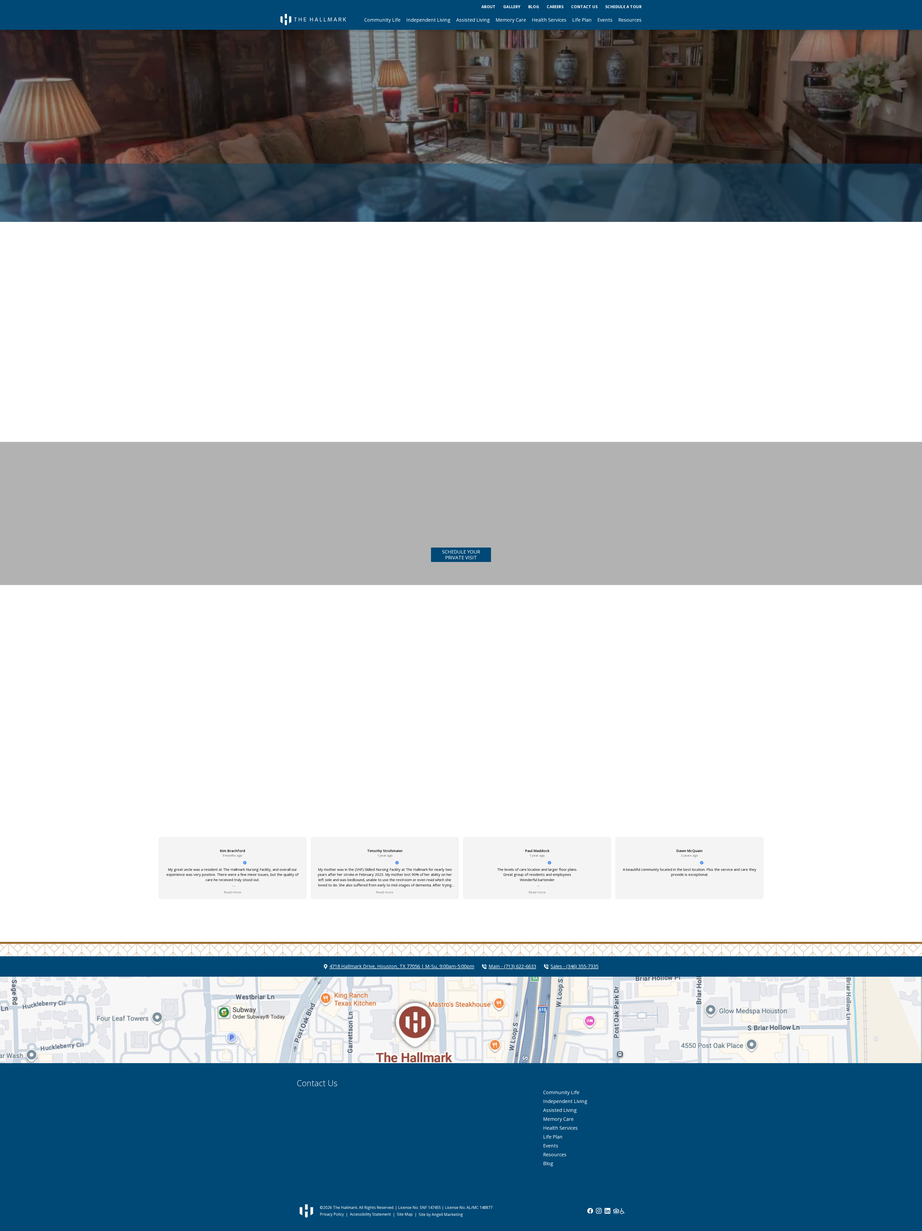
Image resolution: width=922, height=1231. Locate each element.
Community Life (382, 20)
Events (605, 20)
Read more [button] (232, 892)
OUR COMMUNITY (329, 325)
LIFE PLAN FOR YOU (345, 769)
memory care (398, 742)
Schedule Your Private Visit (461, 554)
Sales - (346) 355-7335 (574, 966)
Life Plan (582, 20)
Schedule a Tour (623, 6)
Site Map (405, 1214)
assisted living (367, 742)
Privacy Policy (332, 1214)
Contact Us (584, 6)
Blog (533, 6)
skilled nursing (439, 742)
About (488, 6)
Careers (555, 6)
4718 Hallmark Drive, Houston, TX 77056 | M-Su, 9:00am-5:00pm (401, 966)
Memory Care (511, 20)
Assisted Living (473, 20)
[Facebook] (590, 1211)
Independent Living (428, 20)
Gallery (512, 6)
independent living (331, 742)
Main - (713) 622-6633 (512, 966)
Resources (630, 20)
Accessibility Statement (370, 1214)
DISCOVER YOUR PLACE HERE (355, 693)
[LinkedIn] (607, 1211)
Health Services (549, 20)
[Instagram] (599, 1211)
